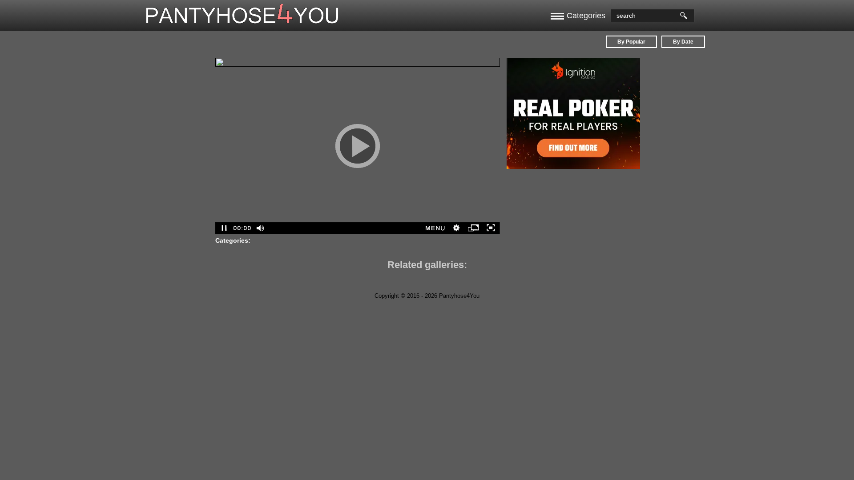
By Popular (631, 42)
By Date (683, 42)
